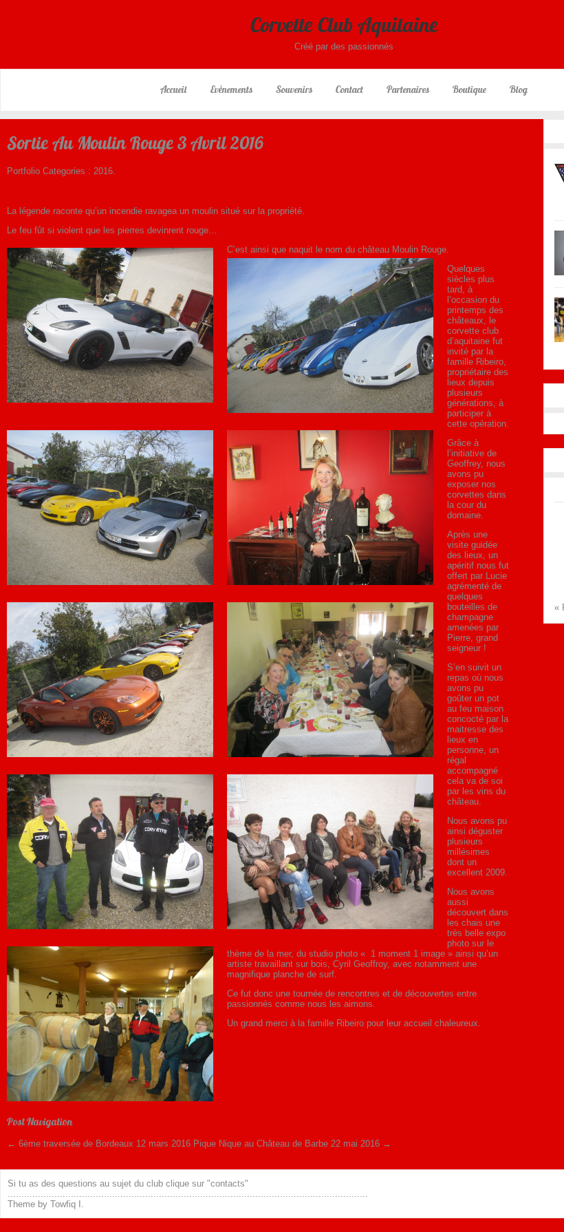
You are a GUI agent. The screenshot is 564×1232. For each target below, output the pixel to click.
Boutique (469, 89)
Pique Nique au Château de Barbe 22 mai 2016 (292, 1143)
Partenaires (408, 89)
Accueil (173, 89)
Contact (349, 89)
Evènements (231, 89)
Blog (519, 89)
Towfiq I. (67, 1204)
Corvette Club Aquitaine (344, 25)
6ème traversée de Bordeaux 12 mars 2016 (99, 1143)
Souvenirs (294, 89)
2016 (103, 171)
